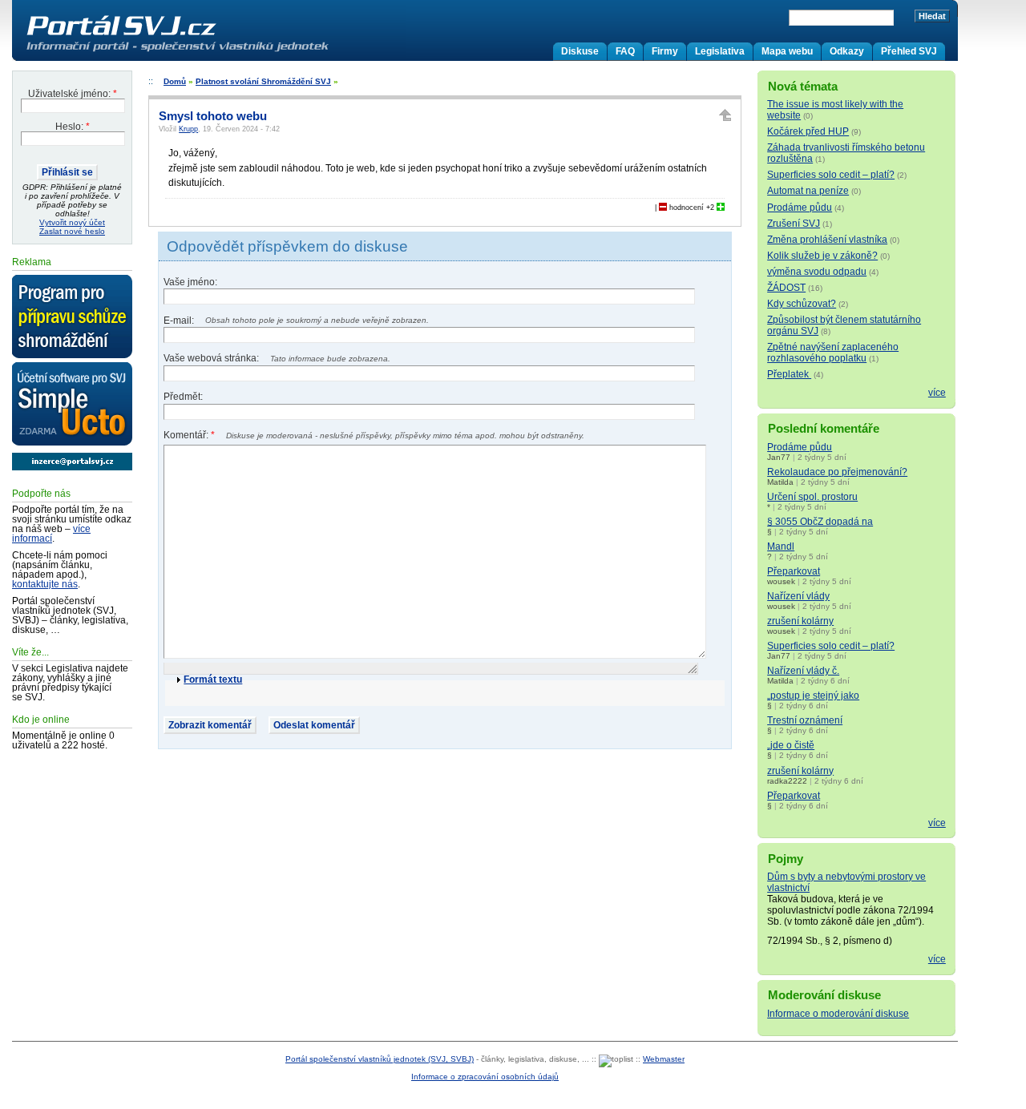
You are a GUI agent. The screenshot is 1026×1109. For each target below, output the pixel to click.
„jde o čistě (790, 745)
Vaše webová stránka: (212, 358)
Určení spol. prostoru (812, 496)
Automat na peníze (808, 190)
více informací (51, 533)
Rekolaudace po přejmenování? (837, 472)
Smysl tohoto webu (213, 116)
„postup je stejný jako (813, 695)
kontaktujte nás (45, 584)
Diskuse (580, 51)
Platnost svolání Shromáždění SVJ (263, 81)
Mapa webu (787, 51)
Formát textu (213, 679)
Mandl (780, 546)
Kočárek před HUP (808, 131)
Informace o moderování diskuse (838, 1013)
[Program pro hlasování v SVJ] (72, 317)
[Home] (211, 51)
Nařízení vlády (798, 596)
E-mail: (180, 320)
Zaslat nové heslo (72, 231)
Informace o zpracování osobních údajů (485, 1076)
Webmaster (664, 1059)
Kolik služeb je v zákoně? (822, 255)
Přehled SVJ (909, 51)
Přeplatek (789, 374)
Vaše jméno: (190, 282)
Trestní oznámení (804, 720)
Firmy (665, 51)
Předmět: (183, 396)
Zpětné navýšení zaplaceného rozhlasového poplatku (833, 352)
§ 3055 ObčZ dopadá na (820, 521)
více (937, 392)
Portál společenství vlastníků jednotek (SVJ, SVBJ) (379, 1059)
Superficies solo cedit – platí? (831, 174)
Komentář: (189, 435)
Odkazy (847, 51)
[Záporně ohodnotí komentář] (663, 208)
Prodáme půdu (799, 207)
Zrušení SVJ (793, 223)
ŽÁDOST (786, 287)
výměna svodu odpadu (816, 271)
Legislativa (720, 51)
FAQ (625, 51)
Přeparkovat (793, 571)
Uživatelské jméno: (72, 94)
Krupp (188, 129)
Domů (175, 81)
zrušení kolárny (800, 621)
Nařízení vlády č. (803, 670)
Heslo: (72, 126)
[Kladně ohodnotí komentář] (721, 208)
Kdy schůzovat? (801, 303)
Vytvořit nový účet (72, 222)
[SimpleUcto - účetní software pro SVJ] (72, 404)
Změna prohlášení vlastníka (827, 239)
